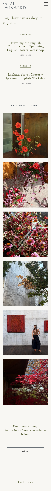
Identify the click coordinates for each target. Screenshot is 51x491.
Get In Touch (25, 482)
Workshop (25, 34)
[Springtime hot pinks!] (25, 184)
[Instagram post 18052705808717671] (25, 283)
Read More (25, 55)
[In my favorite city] (25, 332)
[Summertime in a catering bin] (25, 234)
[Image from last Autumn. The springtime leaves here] (25, 382)
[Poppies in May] (25, 135)
